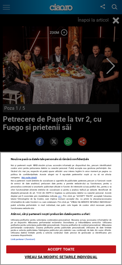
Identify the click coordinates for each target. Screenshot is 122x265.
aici (60, 196)
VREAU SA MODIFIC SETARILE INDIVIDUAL (61, 257)
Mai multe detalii (29, 177)
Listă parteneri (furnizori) (23, 239)
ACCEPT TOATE (61, 249)
